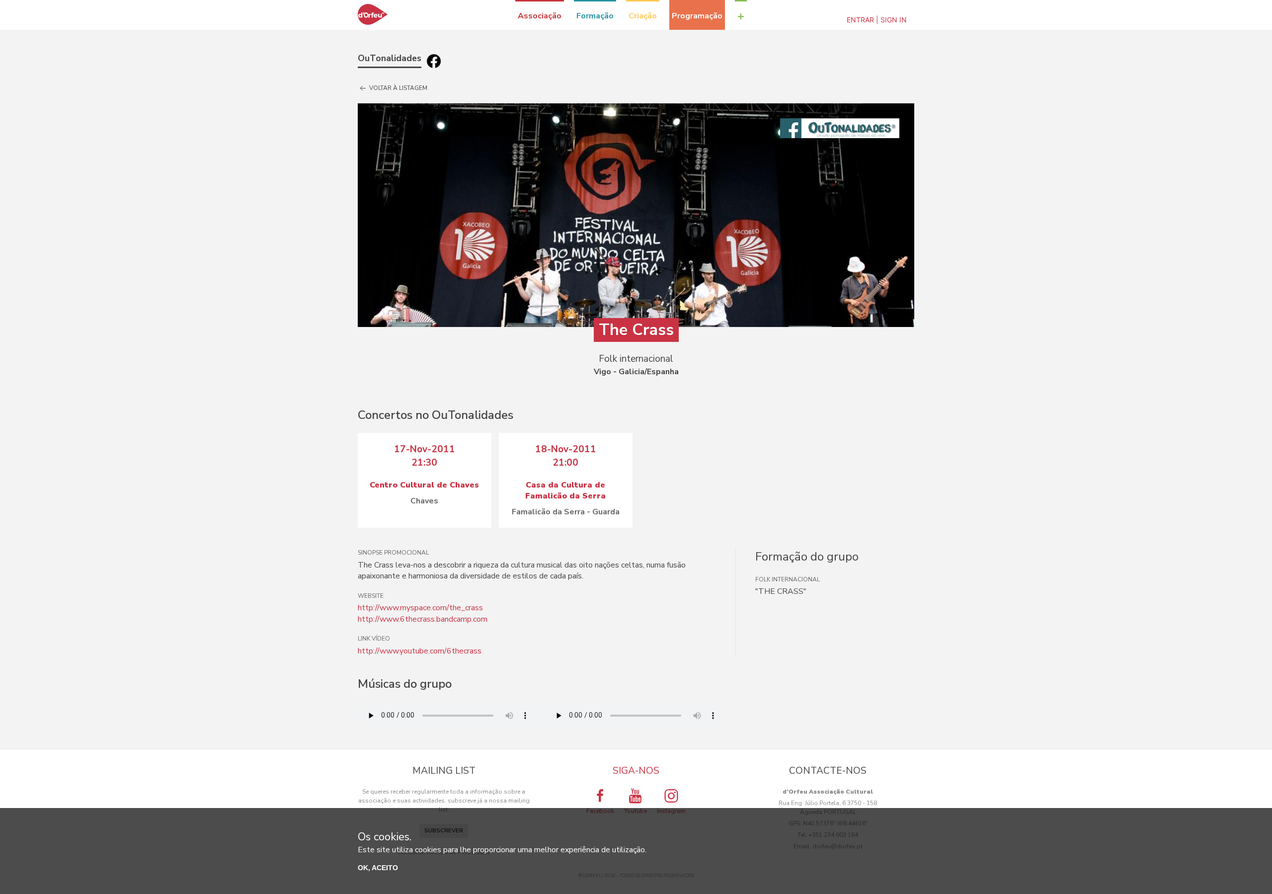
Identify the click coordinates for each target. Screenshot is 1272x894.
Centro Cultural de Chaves (424, 485)
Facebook (600, 811)
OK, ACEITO (378, 868)
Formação (595, 15)
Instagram (671, 811)
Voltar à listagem (397, 88)
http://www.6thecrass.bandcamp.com (422, 619)
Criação (643, 15)
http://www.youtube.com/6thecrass (419, 651)
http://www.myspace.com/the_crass (420, 607)
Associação (539, 15)
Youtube (635, 811)
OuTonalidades (389, 58)
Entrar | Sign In (877, 19)
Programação (697, 15)
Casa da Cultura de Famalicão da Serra (565, 490)
